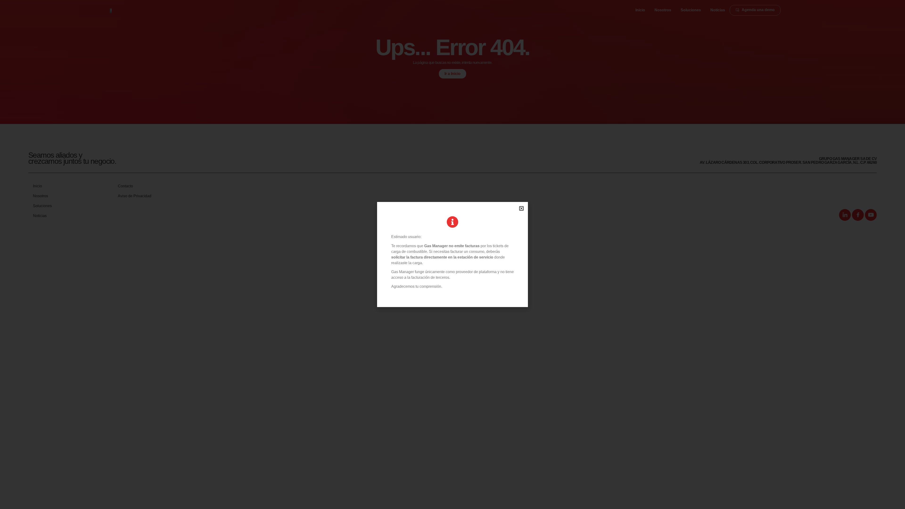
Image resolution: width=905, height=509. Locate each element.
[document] (452, 254)
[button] (521, 208)
